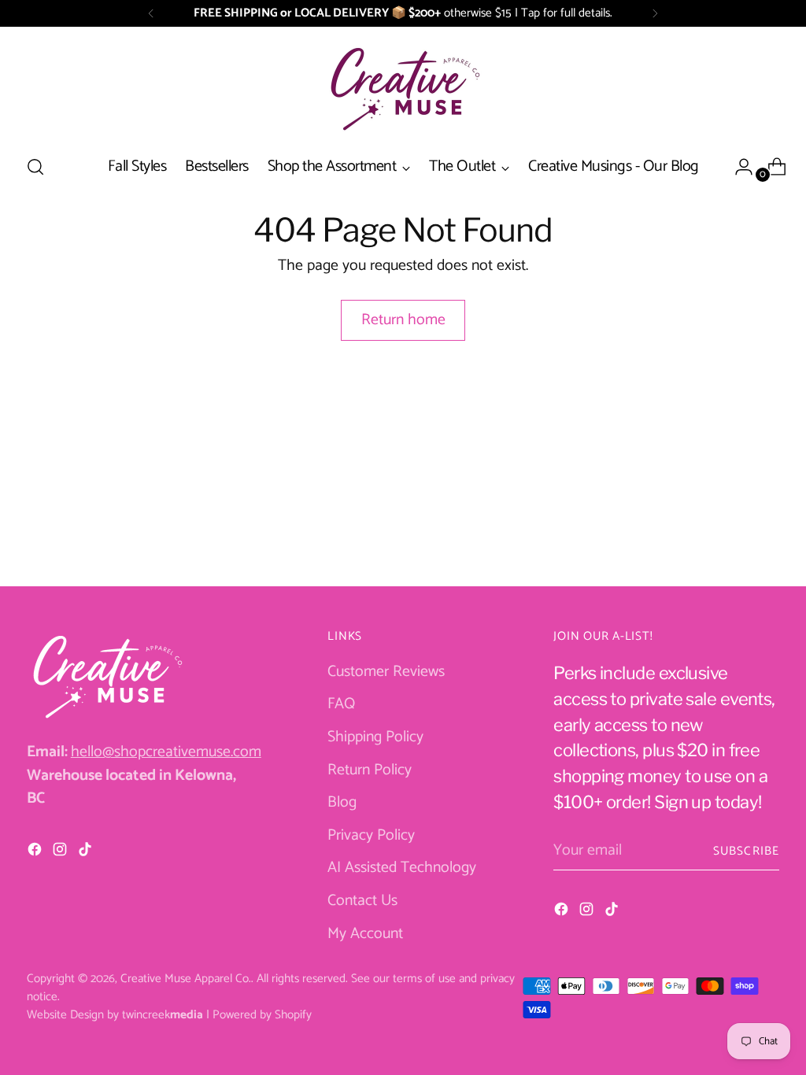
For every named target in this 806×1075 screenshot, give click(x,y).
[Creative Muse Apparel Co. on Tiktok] (86, 853)
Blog (342, 802)
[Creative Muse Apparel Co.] (403, 88)
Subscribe (746, 851)
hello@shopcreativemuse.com (166, 752)
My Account (365, 934)
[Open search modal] (35, 167)
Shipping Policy (375, 737)
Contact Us (362, 901)
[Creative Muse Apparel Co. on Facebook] (36, 853)
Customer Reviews (386, 672)
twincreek (162, 1015)
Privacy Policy (371, 835)
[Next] (655, 13)
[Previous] (151, 13)
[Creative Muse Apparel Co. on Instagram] (61, 853)
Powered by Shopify (262, 1015)
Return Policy (369, 770)
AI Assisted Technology (401, 868)
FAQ (341, 704)
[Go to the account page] (737, 167)
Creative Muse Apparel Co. (185, 978)
